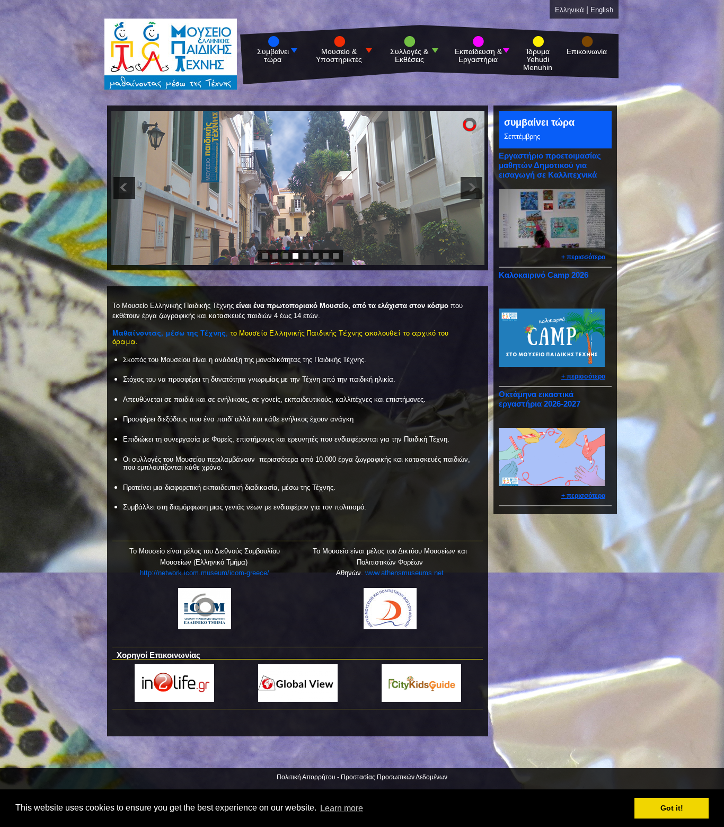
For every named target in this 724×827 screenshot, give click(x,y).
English (601, 10)
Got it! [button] (671, 808)
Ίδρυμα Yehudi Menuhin (537, 60)
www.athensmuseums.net (404, 573)
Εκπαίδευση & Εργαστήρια (478, 56)
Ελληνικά (569, 10)
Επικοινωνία (587, 52)
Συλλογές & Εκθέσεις (409, 56)
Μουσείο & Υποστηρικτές (339, 56)
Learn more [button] (341, 808)
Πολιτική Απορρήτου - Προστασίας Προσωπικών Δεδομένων (362, 777)
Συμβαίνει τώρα (273, 56)
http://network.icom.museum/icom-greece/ (204, 573)
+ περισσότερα (583, 257)
